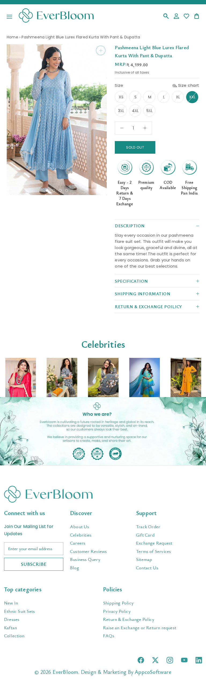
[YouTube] (184, 660)
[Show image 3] (60, 190)
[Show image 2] (53, 190)
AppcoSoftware (153, 671)
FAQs (108, 635)
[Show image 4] (66, 190)
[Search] (166, 16)
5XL (149, 110)
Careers (77, 543)
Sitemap (144, 559)
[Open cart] (196, 16)
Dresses (11, 619)
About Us (79, 526)
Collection (14, 635)
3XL (121, 110)
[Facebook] (141, 660)
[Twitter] (155, 660)
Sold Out (135, 147)
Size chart (188, 85)
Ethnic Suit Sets (19, 611)
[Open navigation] (9, 16)
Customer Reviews (88, 551)
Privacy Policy (117, 611)
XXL (192, 97)
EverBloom (65, 671)
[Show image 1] (47, 190)
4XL (135, 110)
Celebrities (80, 535)
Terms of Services (153, 551)
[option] (20, 377)
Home (12, 37)
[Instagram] (170, 660)
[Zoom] (100, 50)
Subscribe (33, 564)
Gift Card (145, 535)
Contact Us (147, 567)
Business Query (85, 559)
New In (11, 603)
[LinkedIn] (199, 660)
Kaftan (10, 627)
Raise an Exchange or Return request (139, 627)
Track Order (148, 526)
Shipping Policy (118, 603)
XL (178, 97)
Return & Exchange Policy (128, 619)
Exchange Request (154, 543)
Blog (74, 567)
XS (121, 97)
